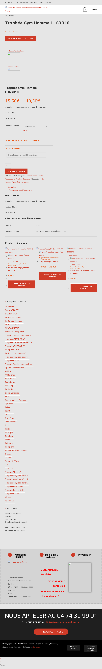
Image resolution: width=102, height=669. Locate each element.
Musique (9, 432)
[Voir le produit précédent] (8, 51)
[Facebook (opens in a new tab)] (95, 2)
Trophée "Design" (13, 472)
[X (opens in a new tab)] (92, 2)
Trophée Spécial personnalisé (18, 335)
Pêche (7, 440)
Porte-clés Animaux (13, 321)
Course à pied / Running (15, 400)
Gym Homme (32, 176)
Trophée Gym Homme (20, 182)
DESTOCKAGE (11, 314)
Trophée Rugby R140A (48, 261)
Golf (7, 414)
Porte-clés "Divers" (13, 317)
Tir (6, 465)
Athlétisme (10, 375)
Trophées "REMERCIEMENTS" (19, 342)
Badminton (10, 382)
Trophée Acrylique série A (16, 475)
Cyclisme (9, 404)
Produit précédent (16, 51)
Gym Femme (10, 418)
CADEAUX (9, 306)
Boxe (7, 396)
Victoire (8, 497)
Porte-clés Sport (13, 264)
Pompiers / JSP (12, 350)
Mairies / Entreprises (14, 332)
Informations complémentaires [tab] (20, 190)
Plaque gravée (12, 125)
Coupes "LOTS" (12, 310)
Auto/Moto (10, 378)
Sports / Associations (17, 264)
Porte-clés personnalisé (15, 353)
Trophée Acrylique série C (16, 483)
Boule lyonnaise (12, 393)
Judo (7, 425)
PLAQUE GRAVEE (13, 148)
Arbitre (8, 371)
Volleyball (9, 501)
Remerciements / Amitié (15, 450)
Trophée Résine (44, 259)
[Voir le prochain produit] (20, 66)
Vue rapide (14, 261)
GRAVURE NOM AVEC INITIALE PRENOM (23, 141)
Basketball (9, 389)
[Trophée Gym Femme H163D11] (14, 74)
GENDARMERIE (12, 328)
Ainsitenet (36, 647)
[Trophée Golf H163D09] (14, 58)
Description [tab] (12, 187)
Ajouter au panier (16, 171)
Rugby (41, 258)
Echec (7, 407)
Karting (8, 429)
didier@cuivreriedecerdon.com (63, 622)
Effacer (24, 130)
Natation (9, 436)
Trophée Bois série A (14, 486)
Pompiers (9, 447)
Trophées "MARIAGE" (15, 339)
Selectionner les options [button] (21, 284)
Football (8, 411)
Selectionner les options (52, 276)
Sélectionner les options (20, 38)
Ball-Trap (9, 386)
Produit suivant (13, 66)
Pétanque (9, 443)
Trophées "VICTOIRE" (15, 346)
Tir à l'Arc (9, 468)
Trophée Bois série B (24, 179)
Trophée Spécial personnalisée (18, 364)
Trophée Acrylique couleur (16, 357)
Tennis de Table (12, 461)
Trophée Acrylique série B (16, 479)
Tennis (8, 457)
